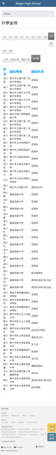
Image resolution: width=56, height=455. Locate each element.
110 (33, 37)
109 (39, 37)
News (3, 413)
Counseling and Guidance (29, 432)
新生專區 (4, 409)
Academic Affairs (8, 429)
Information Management (11, 437)
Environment (32, 422)
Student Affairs (24, 429)
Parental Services (8, 434)
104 (10, 50)
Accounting (33, 434)
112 (22, 37)
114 (10, 37)
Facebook (7, 447)
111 (27, 37)
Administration (7, 427)
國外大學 (25, 59)
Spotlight (5, 415)
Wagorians (15, 415)
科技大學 (14, 59)
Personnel (22, 434)
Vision (13, 422)
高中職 (36, 58)
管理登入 (41, 447)
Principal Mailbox (11, 450)
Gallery (32, 415)
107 (51, 36)
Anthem (21, 422)
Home (7, 13)
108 (45, 37)
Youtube (19, 447)
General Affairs (38, 429)
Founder (4, 422)
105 (4, 50)
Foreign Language (8, 432)
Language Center (8, 441)
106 (51, 43)
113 (16, 37)
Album (24, 415)
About (3, 420)
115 (4, 37)
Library (43, 434)
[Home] (28, 3)
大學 (6, 59)
